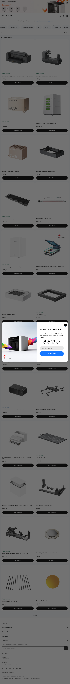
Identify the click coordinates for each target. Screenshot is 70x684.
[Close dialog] (65, 325)
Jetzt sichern (51, 353)
